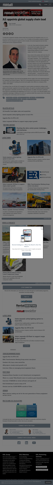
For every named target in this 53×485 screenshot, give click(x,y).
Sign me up (26, 254)
